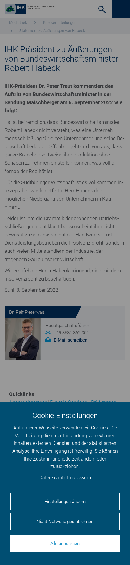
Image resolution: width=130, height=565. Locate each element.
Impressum (79, 477)
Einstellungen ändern (65, 501)
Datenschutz (52, 477)
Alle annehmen (65, 543)
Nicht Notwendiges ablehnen (65, 521)
